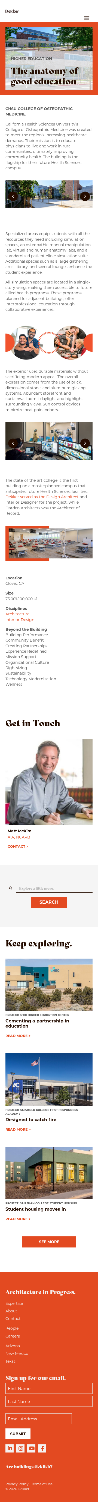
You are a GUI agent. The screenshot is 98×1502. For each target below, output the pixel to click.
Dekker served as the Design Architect (42, 496)
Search (49, 902)
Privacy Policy (17, 1484)
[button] (13, 196)
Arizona (12, 1345)
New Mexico (16, 1353)
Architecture (17, 614)
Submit (18, 1433)
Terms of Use (42, 1484)
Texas (10, 1361)
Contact (13, 1318)
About (11, 1311)
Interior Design (19, 619)
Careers (12, 1336)
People (12, 1328)
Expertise (14, 1303)
